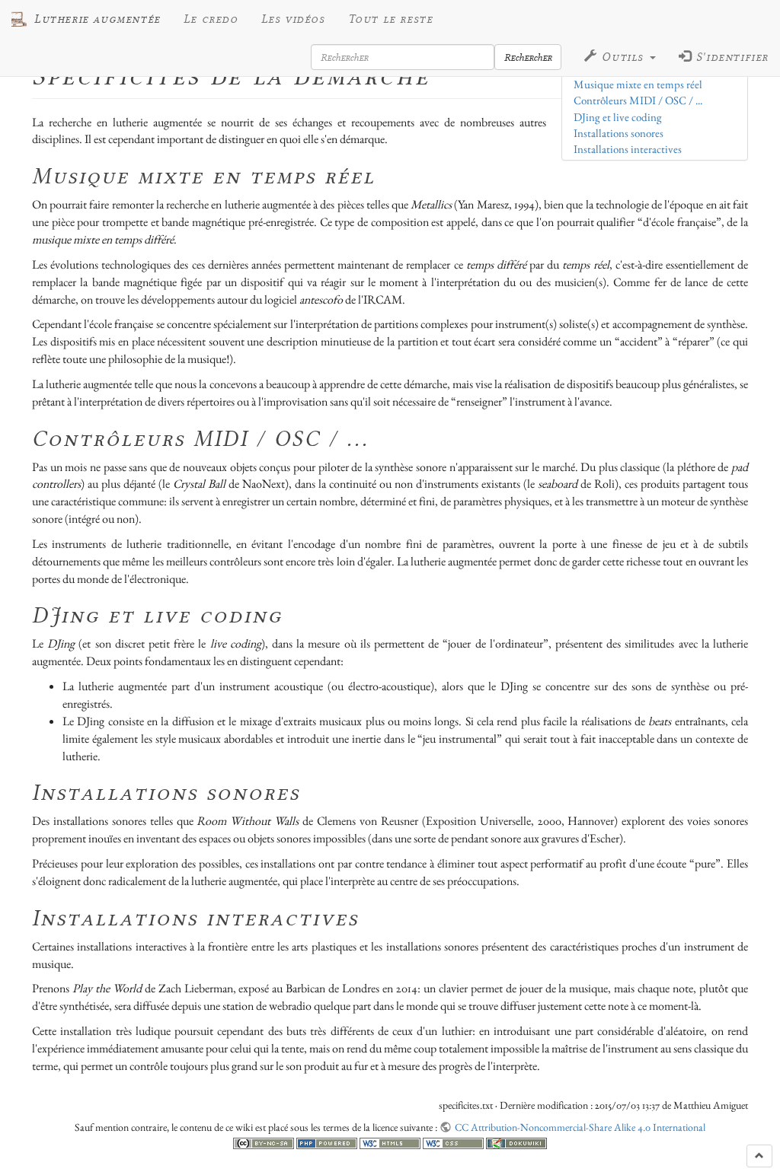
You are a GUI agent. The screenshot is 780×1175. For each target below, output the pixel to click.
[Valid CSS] (454, 1141)
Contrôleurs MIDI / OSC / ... (638, 100)
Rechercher (527, 57)
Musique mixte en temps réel (638, 84)
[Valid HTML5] (391, 1141)
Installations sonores (618, 133)
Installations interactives (628, 149)
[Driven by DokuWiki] (516, 1141)
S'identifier (730, 57)
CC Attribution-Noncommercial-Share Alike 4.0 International (580, 1127)
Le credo (211, 19)
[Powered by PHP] (328, 1141)
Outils (623, 57)
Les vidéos (293, 19)
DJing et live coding (618, 117)
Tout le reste (390, 19)
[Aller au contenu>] (759, 1156)
